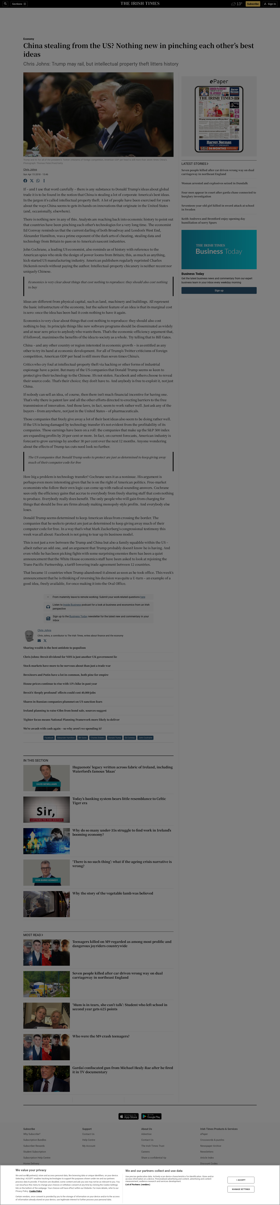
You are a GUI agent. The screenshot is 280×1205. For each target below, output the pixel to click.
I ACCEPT (241, 1180)
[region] (140, 1185)
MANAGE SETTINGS (241, 1189)
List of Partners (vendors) (137, 1184)
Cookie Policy (35, 1191)
